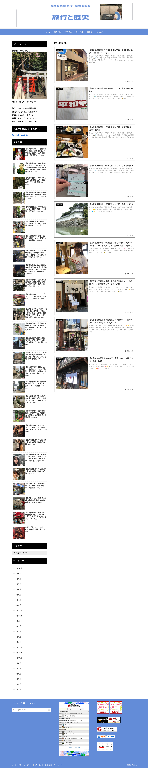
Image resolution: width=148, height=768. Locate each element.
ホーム (14, 765)
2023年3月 (16, 605)
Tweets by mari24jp (20, 135)
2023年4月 (16, 600)
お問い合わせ (39, 765)
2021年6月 (16, 674)
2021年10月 (17, 658)
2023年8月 (16, 579)
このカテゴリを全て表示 (74, 747)
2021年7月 (16, 668)
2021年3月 (16, 689)
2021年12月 (17, 647)
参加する (86, 749)
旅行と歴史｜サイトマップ (53, 765)
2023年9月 (16, 574)
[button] (49, 710)
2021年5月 (16, 679)
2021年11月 (17, 653)
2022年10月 (17, 621)
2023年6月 (16, 589)
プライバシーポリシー (25, 765)
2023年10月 (17, 568)
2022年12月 (17, 610)
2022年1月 (16, 642)
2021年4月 (16, 684)
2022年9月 (16, 626)
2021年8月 (16, 663)
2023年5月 (16, 595)
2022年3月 (16, 631)
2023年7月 (16, 584)
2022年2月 (16, 637)
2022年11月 (17, 616)
